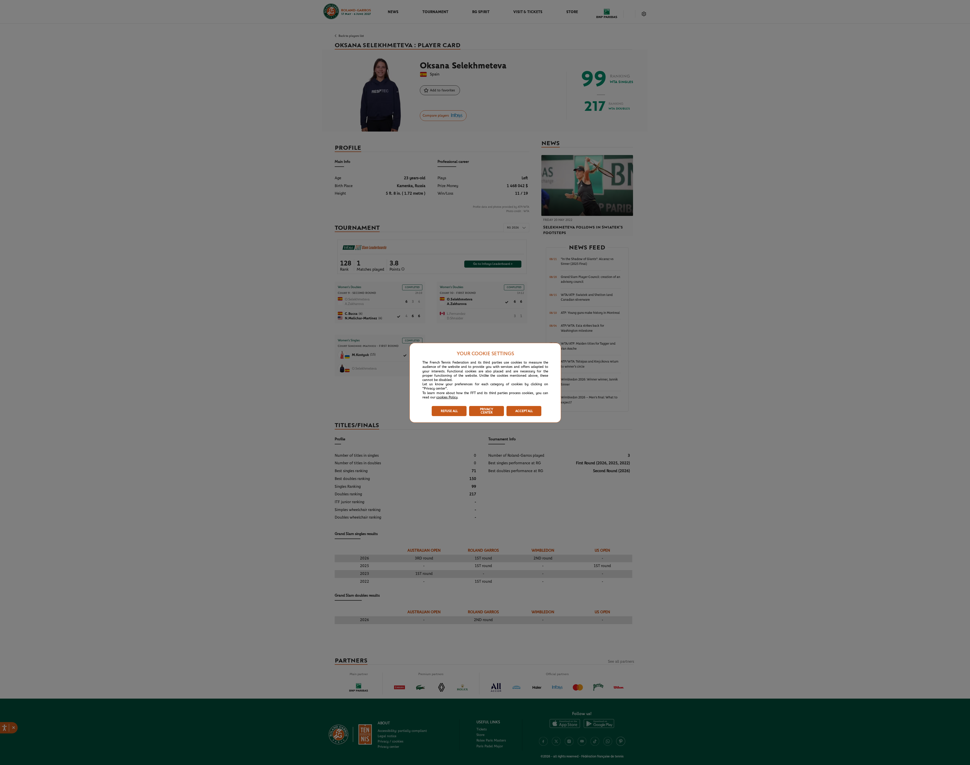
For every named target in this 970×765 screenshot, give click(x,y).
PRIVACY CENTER (486, 411)
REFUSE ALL (449, 411)
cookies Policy (446, 397)
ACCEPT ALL (524, 411)
